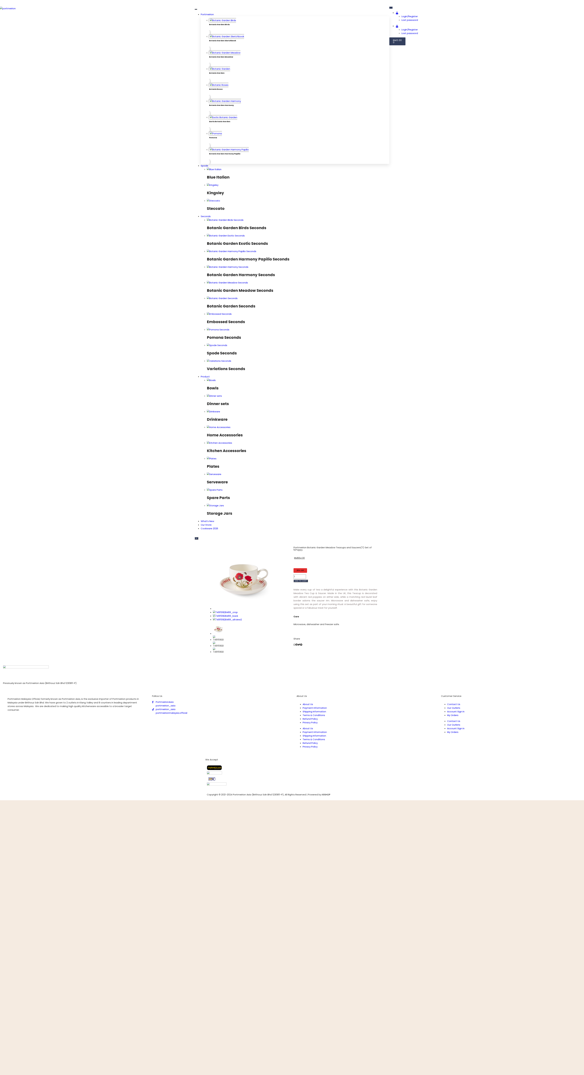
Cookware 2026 (209, 528)
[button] (294, 645)
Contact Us (453, 704)
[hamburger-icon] (196, 9)
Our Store (206, 524)
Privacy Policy (310, 722)
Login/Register (409, 16)
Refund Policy (310, 718)
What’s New (207, 521)
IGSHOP (326, 794)
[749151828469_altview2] (227, 619)
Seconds (206, 216)
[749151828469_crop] (225, 612)
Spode (204, 165)
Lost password (409, 20)
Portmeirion (207, 14)
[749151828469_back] (225, 615)
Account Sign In (455, 711)
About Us (308, 704)
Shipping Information (314, 711)
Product (205, 376)
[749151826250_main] (243, 608)
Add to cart (301, 581)
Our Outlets (453, 707)
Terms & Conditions (314, 715)
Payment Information (315, 707)
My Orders (452, 715)
